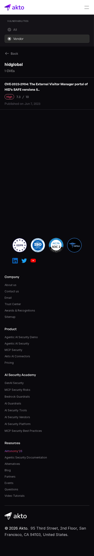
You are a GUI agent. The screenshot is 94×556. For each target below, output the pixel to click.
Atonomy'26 (13, 451)
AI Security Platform (18, 424)
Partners (10, 476)
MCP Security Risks (17, 389)
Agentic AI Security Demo (21, 337)
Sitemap (10, 317)
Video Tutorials (15, 495)
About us (10, 285)
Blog (8, 470)
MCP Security (13, 350)
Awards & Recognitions (20, 310)
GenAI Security (14, 383)
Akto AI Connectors (17, 356)
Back (14, 53)
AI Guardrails (13, 403)
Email (8, 297)
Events (9, 483)
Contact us (12, 291)
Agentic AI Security (17, 343)
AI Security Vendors (17, 417)
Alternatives (12, 464)
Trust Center (13, 304)
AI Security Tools (16, 410)
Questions (11, 489)
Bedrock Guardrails (17, 396)
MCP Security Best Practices (23, 430)
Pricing (9, 362)
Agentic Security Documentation (26, 457)
